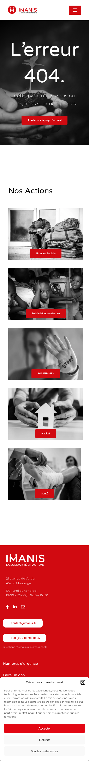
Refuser (44, 740)
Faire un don (14, 675)
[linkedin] (15, 607)
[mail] (23, 607)
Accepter (44, 728)
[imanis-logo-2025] (22, 7)
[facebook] (7, 607)
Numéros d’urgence (20, 664)
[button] (83, 682)
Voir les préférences (44, 751)
